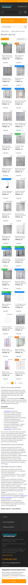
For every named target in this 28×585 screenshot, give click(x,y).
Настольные (7, 411)
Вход (19, 1)
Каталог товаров (8, 20)
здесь (6, 463)
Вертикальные (7, 429)
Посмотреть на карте (7, 555)
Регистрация (24, 1)
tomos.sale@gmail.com (13, 563)
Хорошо (14, 581)
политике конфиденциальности (10, 577)
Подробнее (5, 62)
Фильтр (6, 39)
